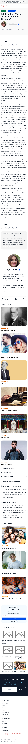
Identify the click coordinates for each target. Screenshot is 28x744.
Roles (3, 705)
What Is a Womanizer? (7, 671)
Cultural (4, 355)
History (4, 708)
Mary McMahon (13, 24)
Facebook (5, 730)
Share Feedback (21, 298)
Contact (4, 723)
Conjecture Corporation (15, 739)
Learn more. (20, 2)
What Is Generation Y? (9, 548)
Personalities (5, 712)
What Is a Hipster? (6, 464)
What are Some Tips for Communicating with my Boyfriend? (19, 657)
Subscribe (14, 618)
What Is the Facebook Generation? (12, 599)
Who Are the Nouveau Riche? (10, 357)
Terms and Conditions (11, 741)
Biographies (4, 328)
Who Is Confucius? (6, 437)
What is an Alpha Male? (19, 640)
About (4, 721)
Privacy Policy (4, 741)
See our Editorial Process (8, 298)
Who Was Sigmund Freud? (9, 330)
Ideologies (5, 714)
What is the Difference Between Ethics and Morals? (7, 642)
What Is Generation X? (9, 573)
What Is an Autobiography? (9, 410)
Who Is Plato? (5, 384)
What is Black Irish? (7, 656)
